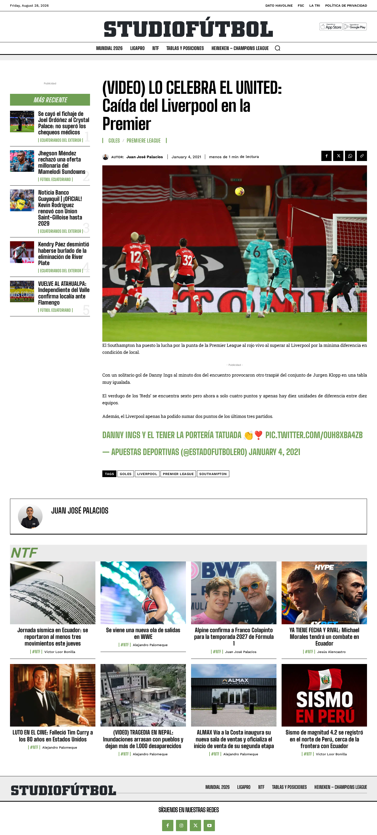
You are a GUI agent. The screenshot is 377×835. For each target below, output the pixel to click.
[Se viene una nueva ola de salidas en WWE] (143, 595)
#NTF (36, 652)
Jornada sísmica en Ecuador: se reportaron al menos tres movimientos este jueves (52, 637)
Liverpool (147, 474)
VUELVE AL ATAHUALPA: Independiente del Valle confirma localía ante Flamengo (64, 293)
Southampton (213, 474)
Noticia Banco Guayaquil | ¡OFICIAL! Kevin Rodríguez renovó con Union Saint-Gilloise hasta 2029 (60, 208)
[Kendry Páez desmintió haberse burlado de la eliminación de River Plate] (22, 252)
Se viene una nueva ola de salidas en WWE (143, 633)
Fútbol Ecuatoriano (55, 179)
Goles (114, 140)
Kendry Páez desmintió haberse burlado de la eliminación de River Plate (63, 253)
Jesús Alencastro (331, 652)
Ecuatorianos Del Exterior (60, 140)
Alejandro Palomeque (150, 645)
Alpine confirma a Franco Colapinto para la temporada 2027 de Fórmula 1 (234, 637)
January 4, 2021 (274, 452)
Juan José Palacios (144, 157)
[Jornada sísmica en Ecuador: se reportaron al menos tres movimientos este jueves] (52, 595)
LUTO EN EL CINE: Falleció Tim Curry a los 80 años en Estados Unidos (53, 735)
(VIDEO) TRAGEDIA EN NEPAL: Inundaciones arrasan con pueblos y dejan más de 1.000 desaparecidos (143, 739)
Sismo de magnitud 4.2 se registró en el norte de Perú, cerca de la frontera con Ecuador (324, 739)
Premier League (178, 474)
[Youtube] (209, 825)
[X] (338, 156)
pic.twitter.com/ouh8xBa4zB (314, 435)
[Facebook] (326, 156)
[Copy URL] (362, 156)
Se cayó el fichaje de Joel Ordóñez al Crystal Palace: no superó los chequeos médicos (63, 123)
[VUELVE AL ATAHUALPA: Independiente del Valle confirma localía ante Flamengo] (22, 291)
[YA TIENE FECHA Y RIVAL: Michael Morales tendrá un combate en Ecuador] (324, 595)
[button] (277, 48)
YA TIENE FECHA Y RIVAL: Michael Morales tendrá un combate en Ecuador (324, 637)
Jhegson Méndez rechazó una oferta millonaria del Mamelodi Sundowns (61, 162)
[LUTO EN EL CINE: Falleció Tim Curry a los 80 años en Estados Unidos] (52, 698)
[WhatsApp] (350, 156)
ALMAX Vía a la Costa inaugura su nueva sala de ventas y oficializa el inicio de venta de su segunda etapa (234, 739)
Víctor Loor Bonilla (59, 652)
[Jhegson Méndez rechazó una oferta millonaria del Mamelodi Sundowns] (22, 161)
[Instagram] (181, 825)
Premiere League (144, 140)
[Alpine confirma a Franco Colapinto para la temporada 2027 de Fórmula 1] (233, 595)
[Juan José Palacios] (106, 157)
